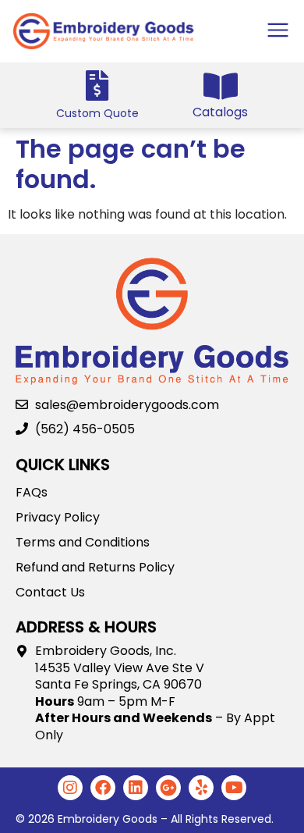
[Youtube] (233, 787)
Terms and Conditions (83, 542)
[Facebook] (102, 787)
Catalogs (220, 112)
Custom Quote (97, 113)
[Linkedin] (135, 787)
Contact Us (50, 592)
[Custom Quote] (97, 85)
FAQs (32, 492)
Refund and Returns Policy (95, 567)
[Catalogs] (220, 86)
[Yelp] (201, 787)
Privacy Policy (58, 517)
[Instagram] (70, 787)
